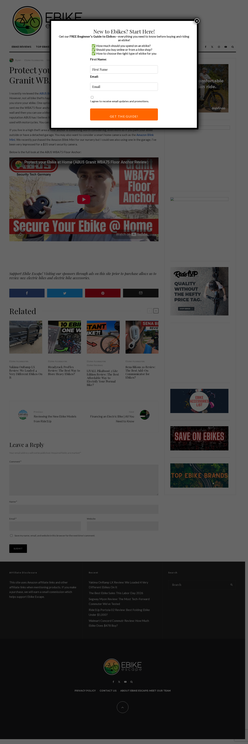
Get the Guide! (124, 116)
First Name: (98, 59)
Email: (94, 76)
